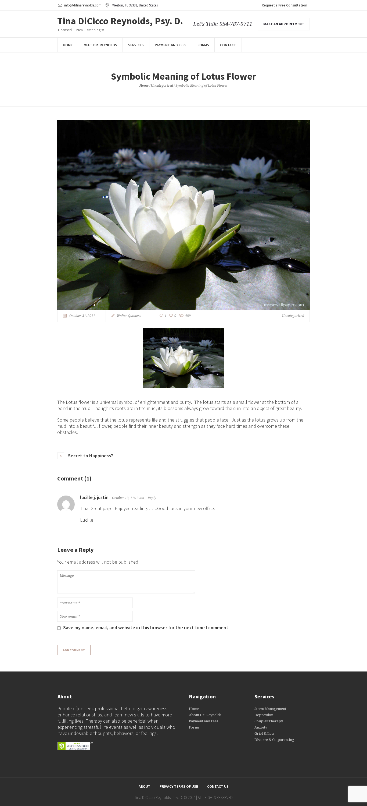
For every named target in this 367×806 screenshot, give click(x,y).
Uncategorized (162, 85)
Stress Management (270, 709)
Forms (194, 727)
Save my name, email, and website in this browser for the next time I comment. (146, 627)
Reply (152, 498)
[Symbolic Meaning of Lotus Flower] (183, 214)
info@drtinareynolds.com (83, 5)
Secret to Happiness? (90, 456)
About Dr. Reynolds (205, 715)
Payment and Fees (203, 721)
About (144, 786)
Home (144, 85)
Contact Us (218, 786)
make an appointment (283, 24)
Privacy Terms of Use (179, 786)
